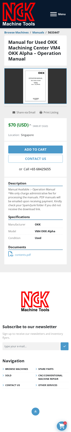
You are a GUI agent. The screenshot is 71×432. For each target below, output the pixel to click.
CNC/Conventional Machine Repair (50, 377)
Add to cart (35, 149)
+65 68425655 (40, 169)
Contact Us (35, 158)
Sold (8, 375)
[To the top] (35, 412)
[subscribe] (65, 346)
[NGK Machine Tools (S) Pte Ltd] (35, 301)
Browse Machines (16, 369)
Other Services (47, 385)
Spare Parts (45, 369)
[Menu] (53, 14)
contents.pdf (23, 255)
